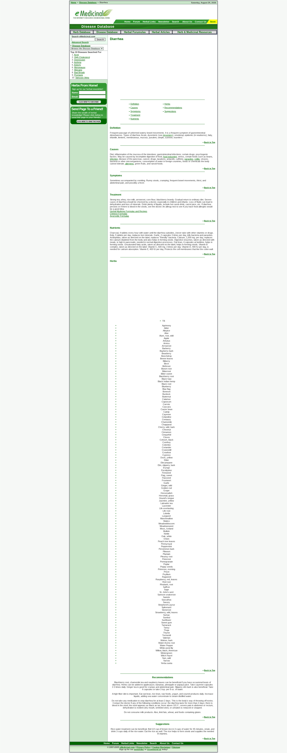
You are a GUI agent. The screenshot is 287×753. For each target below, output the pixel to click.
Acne (76, 55)
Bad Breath (79, 72)
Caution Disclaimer (161, 747)
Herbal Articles (161, 32)
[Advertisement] (171, 12)
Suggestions (170, 111)
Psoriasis (78, 75)
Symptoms (135, 111)
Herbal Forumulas (135, 32)
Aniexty (77, 65)
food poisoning (170, 156)
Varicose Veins (82, 77)
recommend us (154, 749)
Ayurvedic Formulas (119, 216)
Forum (136, 22)
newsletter (139, 749)
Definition (134, 104)
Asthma (77, 62)
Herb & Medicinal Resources (194, 32)
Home (127, 22)
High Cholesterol (82, 57)
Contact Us (200, 22)
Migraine (78, 70)
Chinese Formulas (118, 213)
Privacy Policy (143, 747)
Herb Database (81, 32)
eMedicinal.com (127, 747)
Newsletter (163, 22)
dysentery (168, 135)
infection (114, 159)
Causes (134, 107)
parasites (188, 159)
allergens (129, 163)
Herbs (167, 104)
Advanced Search (80, 42)
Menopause (79, 67)
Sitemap (176, 747)
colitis (197, 159)
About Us (187, 22)
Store (213, 22)
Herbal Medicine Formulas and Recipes (128, 211)
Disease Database (107, 32)
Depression (79, 60)
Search (175, 22)
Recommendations (173, 107)
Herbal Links (149, 22)
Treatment (135, 115)
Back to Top (209, 142)
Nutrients (134, 119)
